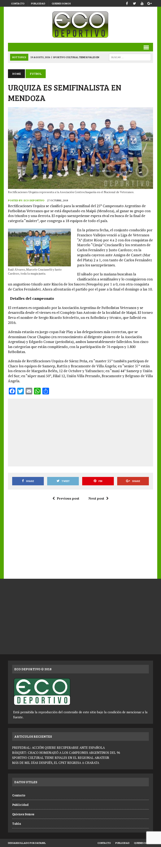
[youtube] (142, 3)
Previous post (68, 498)
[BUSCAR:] (130, 57)
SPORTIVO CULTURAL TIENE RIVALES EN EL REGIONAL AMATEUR (60, 757)
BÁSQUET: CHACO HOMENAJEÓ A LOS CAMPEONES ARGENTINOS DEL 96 (66, 752)
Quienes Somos (61, 3)
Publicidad (38, 3)
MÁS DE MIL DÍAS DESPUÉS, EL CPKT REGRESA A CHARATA (55, 763)
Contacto (18, 3)
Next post (96, 498)
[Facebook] (127, 3)
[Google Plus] (149, 3)
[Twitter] (134, 3)
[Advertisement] (86, 431)
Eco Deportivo (34, 200)
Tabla (16, 823)
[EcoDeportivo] (80, 25)
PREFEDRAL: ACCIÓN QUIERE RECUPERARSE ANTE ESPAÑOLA (58, 747)
